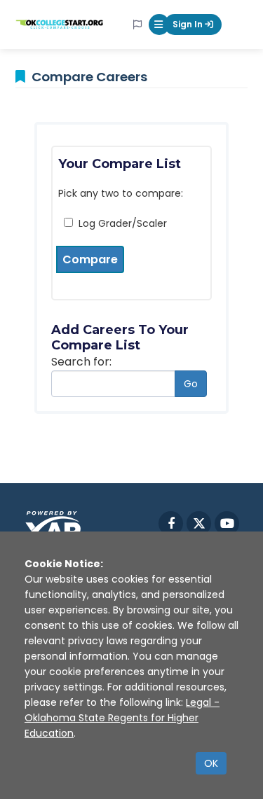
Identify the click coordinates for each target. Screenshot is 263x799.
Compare (90, 259)
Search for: (81, 362)
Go (191, 384)
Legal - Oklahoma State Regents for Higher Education (122, 717)
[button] (159, 24)
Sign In (189, 24)
